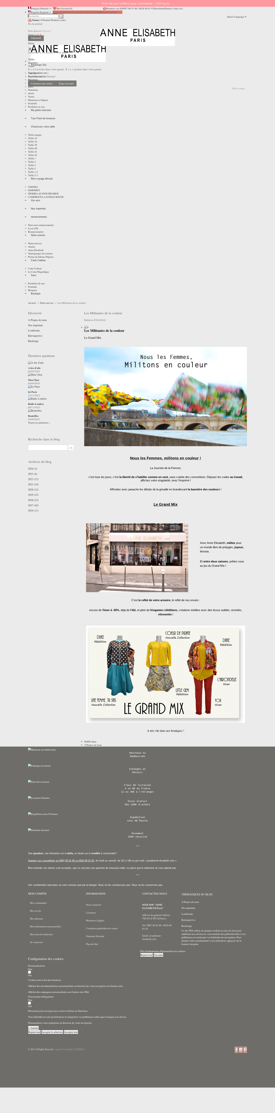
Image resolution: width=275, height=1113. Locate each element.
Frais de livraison (137, 785)
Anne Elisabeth (36, 250)
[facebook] (236, 1049)
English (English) (40, 12)
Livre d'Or (33, 228)
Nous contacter (93, 904)
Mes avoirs (35, 910)
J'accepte (158, 955)
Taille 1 (32, 158)
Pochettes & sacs (36, 283)
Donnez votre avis (173, 8)
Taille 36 (32, 141)
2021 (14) (33, 484)
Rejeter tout (147, 955)
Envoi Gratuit (137, 801)
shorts (31, 93)
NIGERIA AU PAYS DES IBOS (43, 193)
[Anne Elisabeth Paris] (137, 40)
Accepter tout (71, 1032)
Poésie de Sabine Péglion (41, 256)
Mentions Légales (95, 920)
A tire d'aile (34, 368)
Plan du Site (92, 944)
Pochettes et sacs (36, 106)
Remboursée (137, 756)
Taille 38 (32, 145)
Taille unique (35, 134)
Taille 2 (32, 161)
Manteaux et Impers (38, 100)
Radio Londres (36, 404)
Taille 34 (32, 138)
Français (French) (39, 8)
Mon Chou (33, 380)
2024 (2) (32, 468)
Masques (32, 290)
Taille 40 (32, 148)
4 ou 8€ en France (137, 788)
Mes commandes (38, 903)
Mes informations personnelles (45, 926)
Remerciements (36, 231)
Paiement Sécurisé (95, 936)
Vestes (31, 96)
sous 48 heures (137, 820)
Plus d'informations (150, 951)
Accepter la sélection (52, 1032)
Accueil (32, 302)
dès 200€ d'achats (137, 804)
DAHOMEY (34, 190)
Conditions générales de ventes (102, 928)
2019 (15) (33, 495)
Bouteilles (33, 416)
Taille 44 (32, 155)
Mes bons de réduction (41, 934)
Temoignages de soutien (40, 253)
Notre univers (35, 243)
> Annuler (33, 1028)
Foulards (32, 103)
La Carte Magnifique (38, 271)
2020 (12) (33, 489)
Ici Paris (32, 392)
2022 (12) (33, 479)
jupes (30, 86)
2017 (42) (33, 505)
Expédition (137, 817)
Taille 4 (32, 168)
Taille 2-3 (33, 175)
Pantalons (33, 90)
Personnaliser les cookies (172, 951)
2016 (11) (33, 510)
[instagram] (241, 1049)
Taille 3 (32, 165)
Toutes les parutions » (39, 422)
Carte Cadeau (35, 268)
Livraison (91, 912)
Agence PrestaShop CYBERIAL (70, 1049)
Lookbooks (34, 330)
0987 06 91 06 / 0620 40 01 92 (138, 8)
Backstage (33, 341)
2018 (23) (33, 500)
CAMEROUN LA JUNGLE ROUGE (46, 197)
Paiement (137, 833)
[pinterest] (245, 1049)
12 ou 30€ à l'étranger (137, 791)
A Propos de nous (37, 320)
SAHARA (33, 186)
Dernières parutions (41, 355)
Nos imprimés (35, 325)
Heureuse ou (137, 752)
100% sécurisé (137, 836)
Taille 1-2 (33, 171)
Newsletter (159, 8)
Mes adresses (36, 918)
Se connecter (36, 942)
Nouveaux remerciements (41, 225)
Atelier (31, 246)
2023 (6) (32, 474)
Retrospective (35, 335)
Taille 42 (32, 151)
